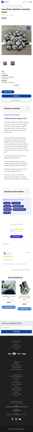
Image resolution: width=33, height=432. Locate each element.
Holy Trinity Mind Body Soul (16, 376)
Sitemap (16, 348)
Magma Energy (16, 378)
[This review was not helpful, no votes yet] (28, 270)
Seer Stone (7, 206)
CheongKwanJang (16, 382)
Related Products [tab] (15, 277)
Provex (16, 386)
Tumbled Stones (18, 206)
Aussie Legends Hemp (16, 388)
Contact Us (16, 344)
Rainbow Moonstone (19, 209)
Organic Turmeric (16, 394)
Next (31, 289)
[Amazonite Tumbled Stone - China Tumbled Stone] (24, 287)
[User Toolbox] (26, 2)
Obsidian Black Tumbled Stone (8, 297)
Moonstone (7, 209)
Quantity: (16, 85)
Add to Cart (8, 307)
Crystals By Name (16, 367)
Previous (2, 289)
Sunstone (7, 212)
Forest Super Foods (16, 390)
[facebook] (12, 419)
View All (16, 396)
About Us (16, 342)
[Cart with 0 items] (24, 2)
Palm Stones (16, 203)
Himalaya (16, 392)
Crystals (16, 363)
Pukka (16, 380)
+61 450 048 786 (16, 410)
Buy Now (16, 96)
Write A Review (16, 236)
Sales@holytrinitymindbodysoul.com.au (17, 414)
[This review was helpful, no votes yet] (25, 270)
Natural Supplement (16, 365)
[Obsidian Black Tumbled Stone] (9, 287)
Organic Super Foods (16, 369)
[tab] (16, 108)
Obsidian (7, 203)
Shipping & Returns (16, 346)
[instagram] (16, 419)
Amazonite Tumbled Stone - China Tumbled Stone (24, 297)
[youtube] (19, 419)
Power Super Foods (16, 384)
